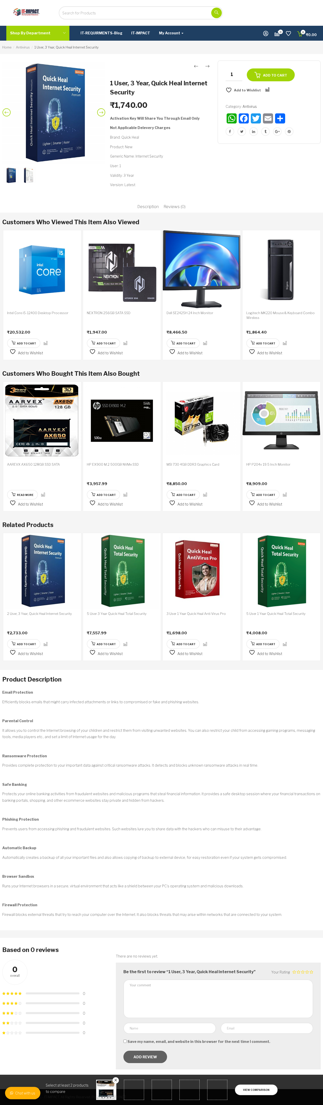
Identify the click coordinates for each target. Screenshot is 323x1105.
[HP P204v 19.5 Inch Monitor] (281, 421)
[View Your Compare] (277, 34)
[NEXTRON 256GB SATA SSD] (122, 269)
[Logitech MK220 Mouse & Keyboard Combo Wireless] (281, 269)
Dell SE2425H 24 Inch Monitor (190, 313)
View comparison (256, 1089)
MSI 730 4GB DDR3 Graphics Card (193, 464)
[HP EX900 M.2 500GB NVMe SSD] (122, 421)
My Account (170, 33)
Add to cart (275, 75)
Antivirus (23, 47)
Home (6, 47)
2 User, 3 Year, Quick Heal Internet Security (39, 614)
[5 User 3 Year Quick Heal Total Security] (122, 571)
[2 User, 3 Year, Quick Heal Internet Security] (42, 571)
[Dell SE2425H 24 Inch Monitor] (201, 269)
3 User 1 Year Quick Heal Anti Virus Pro (196, 614)
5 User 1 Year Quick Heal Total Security (276, 614)
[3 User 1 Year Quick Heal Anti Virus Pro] (201, 571)
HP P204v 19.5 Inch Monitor (268, 464)
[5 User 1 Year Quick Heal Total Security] (281, 571)
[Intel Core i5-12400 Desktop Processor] (42, 269)
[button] (307, 35)
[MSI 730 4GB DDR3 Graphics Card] (201, 421)
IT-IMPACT (140, 33)
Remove (116, 1080)
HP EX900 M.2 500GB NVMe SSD (113, 464)
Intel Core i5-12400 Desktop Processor (37, 313)
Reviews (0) (174, 206)
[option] (54, 112)
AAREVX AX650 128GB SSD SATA (33, 464)
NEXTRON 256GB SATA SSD (108, 313)
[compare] (46, 343)
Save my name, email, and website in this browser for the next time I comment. (198, 1041)
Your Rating (280, 972)
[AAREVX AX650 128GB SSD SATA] (42, 421)
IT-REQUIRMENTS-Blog (101, 33)
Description (148, 206)
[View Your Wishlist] (288, 34)
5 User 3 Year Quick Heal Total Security (117, 614)
